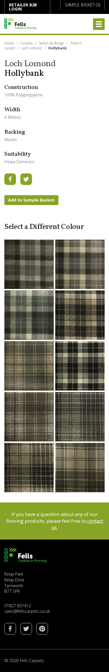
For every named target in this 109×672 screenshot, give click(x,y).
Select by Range (51, 43)
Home (9, 43)
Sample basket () (82, 5)
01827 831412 (17, 605)
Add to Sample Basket (31, 200)
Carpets (26, 43)
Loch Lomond (32, 48)
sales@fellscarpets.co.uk (27, 611)
